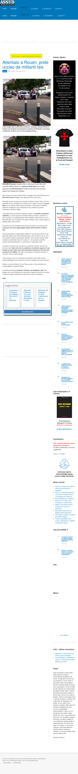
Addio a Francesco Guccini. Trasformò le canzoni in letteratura (64, 507)
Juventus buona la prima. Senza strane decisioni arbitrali (67, 539)
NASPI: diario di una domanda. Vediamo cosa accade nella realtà (66, 261)
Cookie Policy (17, 762)
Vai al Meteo (64, 635)
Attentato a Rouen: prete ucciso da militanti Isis (25, 64)
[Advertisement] (19, 26)
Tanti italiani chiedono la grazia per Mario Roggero (65, 516)
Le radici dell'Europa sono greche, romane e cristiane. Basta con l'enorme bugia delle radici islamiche (67, 278)
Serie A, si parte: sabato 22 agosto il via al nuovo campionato (67, 552)
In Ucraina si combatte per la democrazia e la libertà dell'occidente (67, 351)
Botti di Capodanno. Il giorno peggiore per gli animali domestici (67, 337)
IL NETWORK (46, 9)
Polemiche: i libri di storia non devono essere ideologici (64, 654)
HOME (4, 9)
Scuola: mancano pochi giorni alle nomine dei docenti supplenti (64, 488)
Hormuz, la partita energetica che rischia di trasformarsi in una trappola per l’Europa (64, 494)
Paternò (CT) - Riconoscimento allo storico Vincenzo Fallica (67, 379)
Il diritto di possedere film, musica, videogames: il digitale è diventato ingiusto (65, 521)
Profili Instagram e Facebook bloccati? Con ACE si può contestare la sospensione (64, 500)
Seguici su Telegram (59, 454)
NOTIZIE (13, 9)
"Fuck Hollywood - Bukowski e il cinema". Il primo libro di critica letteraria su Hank (65, 660)
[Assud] (7, 3)
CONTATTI (58, 9)
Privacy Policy (7, 762)
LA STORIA (34, 9)
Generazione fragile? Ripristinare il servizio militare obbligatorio (67, 294)
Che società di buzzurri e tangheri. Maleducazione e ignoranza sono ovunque (67, 309)
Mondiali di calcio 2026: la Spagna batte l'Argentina (63, 512)
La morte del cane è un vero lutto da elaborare (66, 366)
